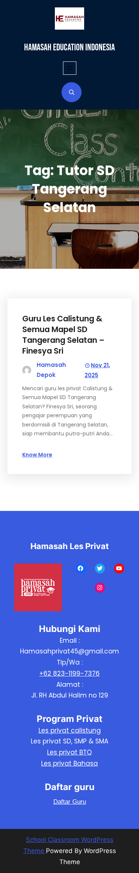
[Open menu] (69, 68)
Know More (37, 454)
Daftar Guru (69, 801)
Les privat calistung (70, 730)
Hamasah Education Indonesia (69, 47)
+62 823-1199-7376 (69, 673)
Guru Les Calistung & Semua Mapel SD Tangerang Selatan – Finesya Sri (63, 334)
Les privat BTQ (69, 752)
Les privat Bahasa (69, 763)
